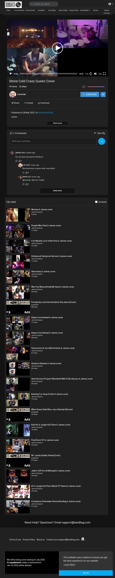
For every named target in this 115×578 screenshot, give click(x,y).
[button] (110, 4)
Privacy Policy (29, 539)
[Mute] (95, 73)
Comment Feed (30, 10)
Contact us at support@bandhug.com (63, 539)
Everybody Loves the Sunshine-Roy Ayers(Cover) (53, 302)
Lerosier (21, 94)
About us (41, 539)
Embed (29, 103)
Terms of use (15, 539)
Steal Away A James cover (43, 271)
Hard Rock (48, 112)
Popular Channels (107, 12)
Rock (40, 112)
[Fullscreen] (104, 73)
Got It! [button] (86, 573)
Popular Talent (74, 10)
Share (16, 103)
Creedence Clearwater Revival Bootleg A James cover (56, 501)
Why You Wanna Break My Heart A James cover (52, 287)
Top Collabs (52, 10)
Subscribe (91, 94)
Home (8, 10)
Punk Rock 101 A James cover (45, 440)
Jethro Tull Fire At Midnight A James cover (50, 471)
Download (44, 103)
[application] (57, 48)
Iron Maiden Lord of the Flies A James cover (51, 241)
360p (100, 74)
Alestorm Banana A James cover (46, 363)
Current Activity (19, 10)
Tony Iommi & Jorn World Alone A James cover (53, 348)
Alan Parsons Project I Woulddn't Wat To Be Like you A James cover (62, 379)
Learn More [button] (69, 564)
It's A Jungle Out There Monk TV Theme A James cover (56, 486)
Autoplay (103, 202)
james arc (20, 152)
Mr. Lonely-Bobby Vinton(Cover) (45, 455)
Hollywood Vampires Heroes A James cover (51, 256)
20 (90, 73)
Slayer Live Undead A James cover (47, 317)
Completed (41, 10)
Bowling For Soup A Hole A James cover (49, 394)
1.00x (87, 74)
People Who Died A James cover (46, 225)
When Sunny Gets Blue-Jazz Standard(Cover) (52, 409)
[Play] (10, 73)
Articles (95, 10)
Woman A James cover (42, 209)
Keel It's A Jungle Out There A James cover (50, 425)
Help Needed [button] (84, 10)
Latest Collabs (63, 10)
